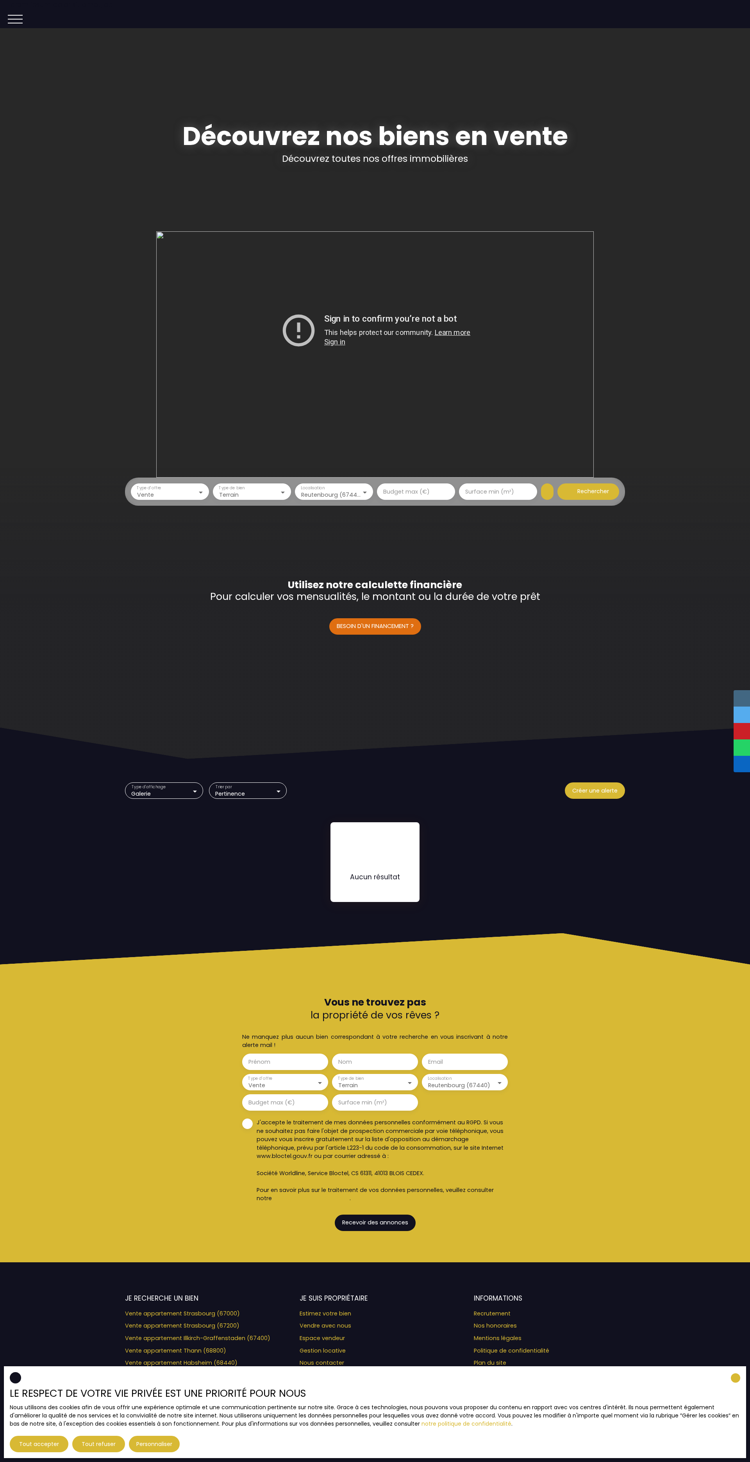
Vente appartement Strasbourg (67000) (182, 1313)
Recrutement (492, 1313)
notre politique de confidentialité (466, 1424)
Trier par (223, 787)
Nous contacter (322, 1363)
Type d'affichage (149, 787)
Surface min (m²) (489, 491)
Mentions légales (497, 1338)
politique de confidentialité (311, 1198)
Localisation (313, 487)
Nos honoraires (495, 1326)
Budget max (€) (406, 491)
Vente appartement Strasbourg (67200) (182, 1326)
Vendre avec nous (325, 1326)
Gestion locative (323, 1351)
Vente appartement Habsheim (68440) (181, 1363)
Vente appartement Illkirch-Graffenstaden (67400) (197, 1338)
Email (435, 1061)
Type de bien (232, 487)
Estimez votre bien (325, 1313)
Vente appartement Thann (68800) (175, 1351)
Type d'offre (149, 487)
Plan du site (490, 1363)
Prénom (259, 1061)
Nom (345, 1061)
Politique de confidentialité (511, 1351)
